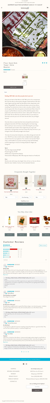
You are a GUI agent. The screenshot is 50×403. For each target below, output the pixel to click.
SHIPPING (13, 369)
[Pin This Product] (46, 63)
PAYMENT (13, 374)
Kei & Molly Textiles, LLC (12, 401)
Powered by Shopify (21, 401)
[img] (10, 264)
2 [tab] (23, 59)
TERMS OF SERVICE (13, 379)
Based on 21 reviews (7, 246)
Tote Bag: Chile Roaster (40, 189)
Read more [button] (5, 274)
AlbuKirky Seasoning (26, 189)
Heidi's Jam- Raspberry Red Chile (34, 227)
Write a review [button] (43, 245)
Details (5, 92)
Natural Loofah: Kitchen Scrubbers (22, 227)
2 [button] (23, 352)
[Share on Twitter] (44, 63)
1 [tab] (22, 59)
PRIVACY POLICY (13, 376)
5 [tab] (27, 59)
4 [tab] (26, 59)
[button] (7, 69)
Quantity (25, 80)
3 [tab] (25, 59)
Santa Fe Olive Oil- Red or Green (9, 227)
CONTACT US (13, 381)
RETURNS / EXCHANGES (13, 371)
